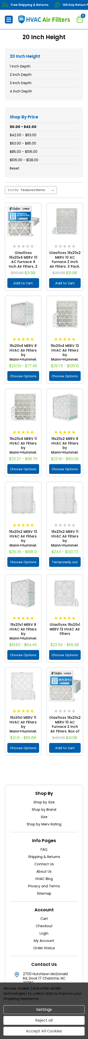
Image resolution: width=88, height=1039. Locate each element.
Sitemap (44, 893)
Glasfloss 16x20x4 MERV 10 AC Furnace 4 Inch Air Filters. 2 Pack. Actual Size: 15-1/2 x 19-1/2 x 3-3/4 (23, 266)
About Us (44, 871)
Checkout (44, 926)
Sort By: (13, 190)
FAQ (44, 849)
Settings (44, 1009)
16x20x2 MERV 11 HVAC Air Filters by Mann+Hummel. (64, 538)
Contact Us (44, 864)
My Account (44, 940)
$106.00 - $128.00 (24, 160)
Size (44, 816)
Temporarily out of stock (65, 563)
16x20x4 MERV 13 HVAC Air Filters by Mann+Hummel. (65, 352)
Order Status (44, 948)
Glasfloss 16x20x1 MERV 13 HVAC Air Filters (65, 629)
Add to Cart (23, 283)
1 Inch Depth (20, 66)
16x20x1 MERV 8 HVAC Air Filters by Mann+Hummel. (23, 631)
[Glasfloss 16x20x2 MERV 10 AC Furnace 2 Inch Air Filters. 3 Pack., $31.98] (65, 221)
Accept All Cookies (44, 1031)
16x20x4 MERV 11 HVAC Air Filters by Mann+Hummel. (23, 445)
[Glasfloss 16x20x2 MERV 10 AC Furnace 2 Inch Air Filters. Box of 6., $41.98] (65, 686)
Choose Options (23, 376)
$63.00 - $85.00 (23, 143)
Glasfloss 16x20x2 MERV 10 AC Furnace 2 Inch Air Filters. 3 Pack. (65, 260)
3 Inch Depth (21, 82)
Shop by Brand (44, 809)
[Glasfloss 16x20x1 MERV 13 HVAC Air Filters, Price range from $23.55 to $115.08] (65, 593)
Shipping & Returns (44, 856)
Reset (14, 168)
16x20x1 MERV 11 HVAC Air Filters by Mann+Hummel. (23, 724)
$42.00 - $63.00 (23, 135)
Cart (44, 918)
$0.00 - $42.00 (23, 126)
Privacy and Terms (44, 886)
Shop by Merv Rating (44, 824)
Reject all (44, 1020)
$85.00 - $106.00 (23, 151)
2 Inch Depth (21, 74)
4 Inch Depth (21, 91)
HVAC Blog (44, 878)
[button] (9, 19)
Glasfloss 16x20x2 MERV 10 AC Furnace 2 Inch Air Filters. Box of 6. (65, 726)
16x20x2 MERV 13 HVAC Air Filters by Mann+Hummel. (23, 538)
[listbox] (38, 190)
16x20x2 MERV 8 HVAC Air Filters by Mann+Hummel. (64, 445)
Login (44, 933)
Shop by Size (44, 802)
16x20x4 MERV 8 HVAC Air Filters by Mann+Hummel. (23, 352)
